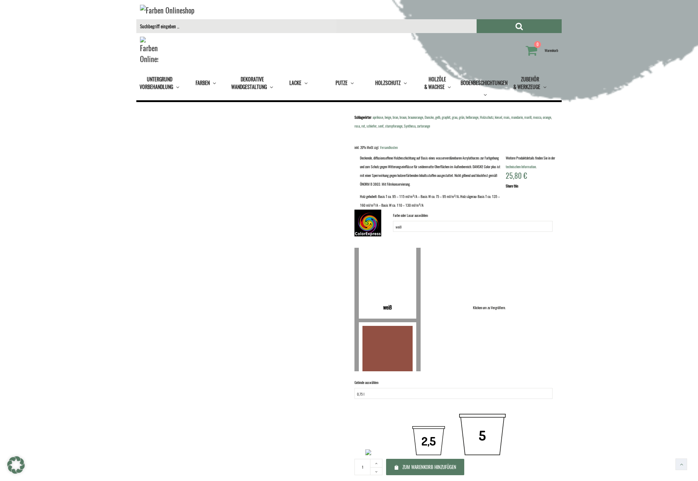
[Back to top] (681, 464)
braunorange (415, 117)
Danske (429, 117)
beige (388, 117)
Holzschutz (486, 117)
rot (363, 126)
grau (454, 117)
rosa (357, 126)
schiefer (371, 126)
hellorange (472, 117)
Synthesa (410, 126)
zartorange (423, 126)
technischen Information (521, 166)
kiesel (498, 117)
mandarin (517, 117)
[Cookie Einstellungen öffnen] (16, 472)
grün (461, 117)
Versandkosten (389, 147)
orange (547, 117)
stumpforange (393, 126)
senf (381, 126)
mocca (537, 117)
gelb (437, 117)
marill (527, 117)
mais (507, 117)
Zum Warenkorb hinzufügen (429, 466)
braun (403, 117)
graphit (446, 117)
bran (395, 117)
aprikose (378, 117)
